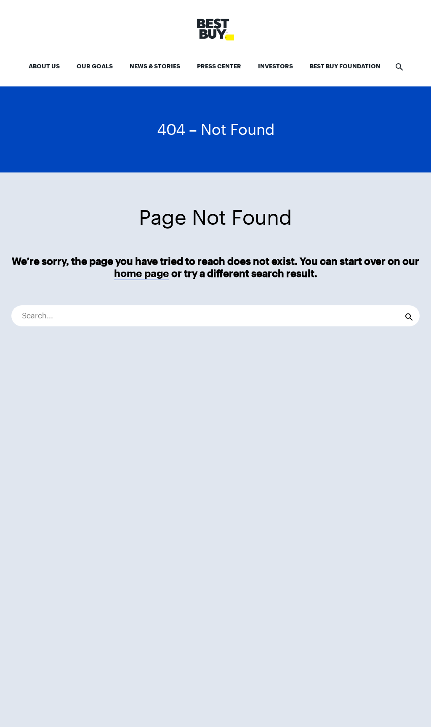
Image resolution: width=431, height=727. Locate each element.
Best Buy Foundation (345, 66)
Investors (275, 66)
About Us (44, 66)
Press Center (219, 66)
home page (141, 273)
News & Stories (155, 66)
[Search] (409, 315)
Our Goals (95, 66)
